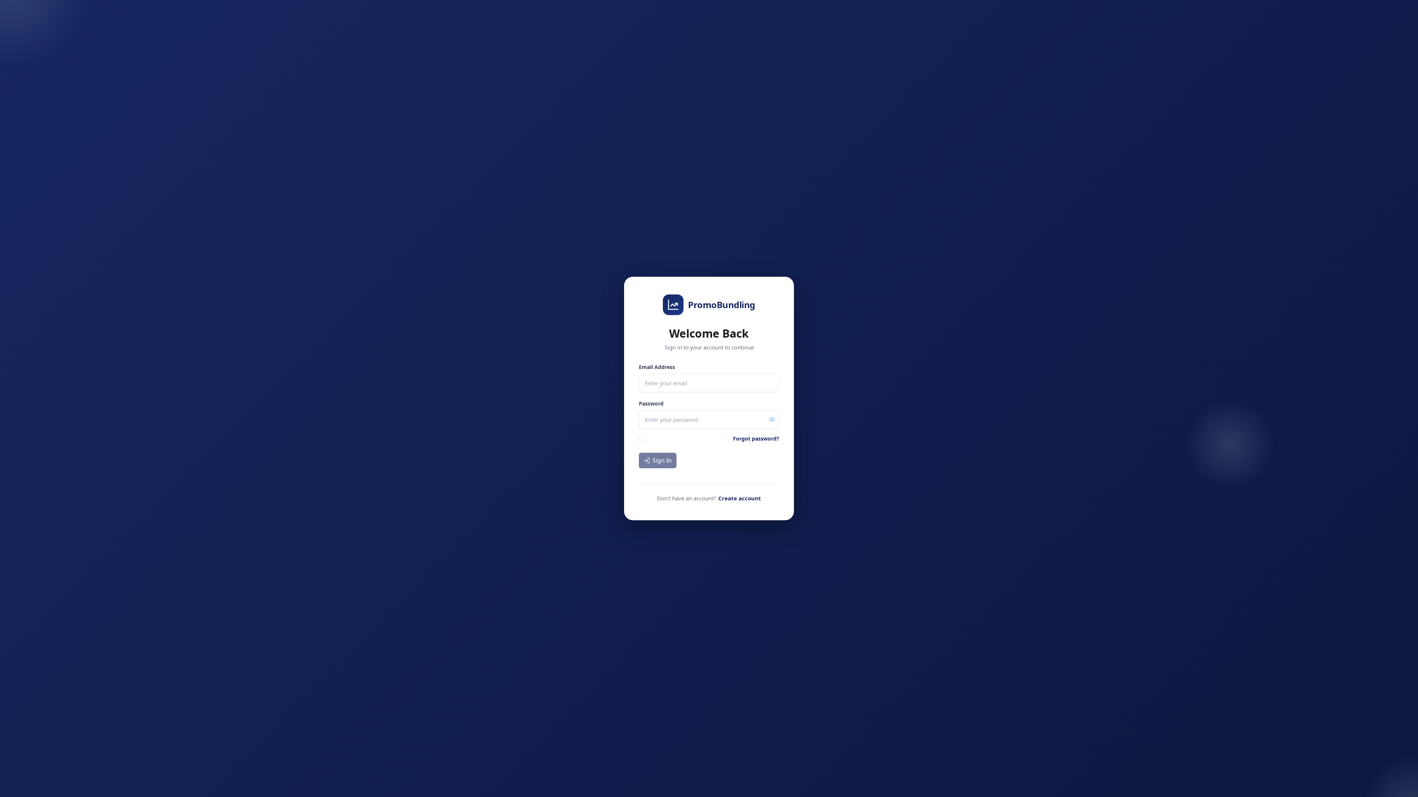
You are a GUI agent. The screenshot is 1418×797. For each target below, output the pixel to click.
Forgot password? (756, 438)
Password (651, 403)
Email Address (657, 366)
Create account (739, 498)
